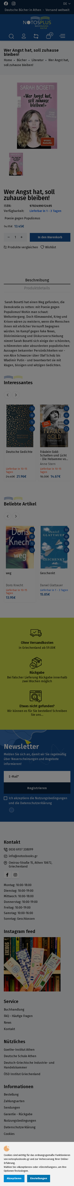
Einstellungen (38, 1178)
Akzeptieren (14, 1178)
